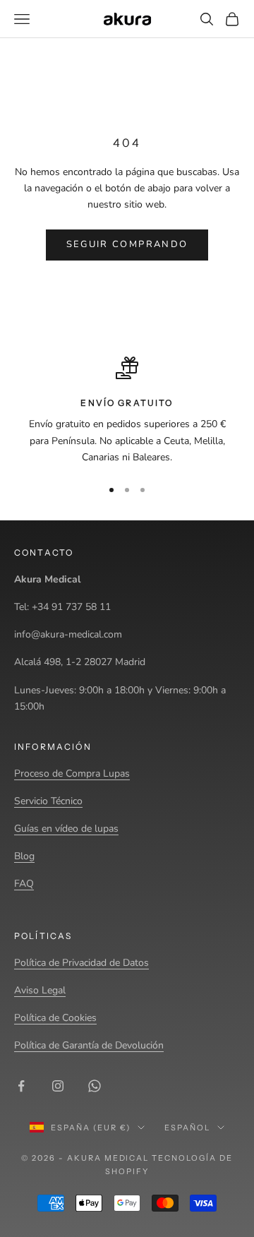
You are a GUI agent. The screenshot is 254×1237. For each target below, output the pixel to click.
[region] (127, 411)
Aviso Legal (40, 990)
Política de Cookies (55, 1017)
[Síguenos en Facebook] (21, 1086)
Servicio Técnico (48, 801)
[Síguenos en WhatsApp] (94, 1086)
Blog (24, 856)
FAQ (24, 883)
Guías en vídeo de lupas (66, 828)
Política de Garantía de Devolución (89, 1045)
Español (187, 1128)
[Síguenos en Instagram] (58, 1086)
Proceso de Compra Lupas (72, 773)
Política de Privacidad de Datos (81, 962)
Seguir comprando (127, 244)
